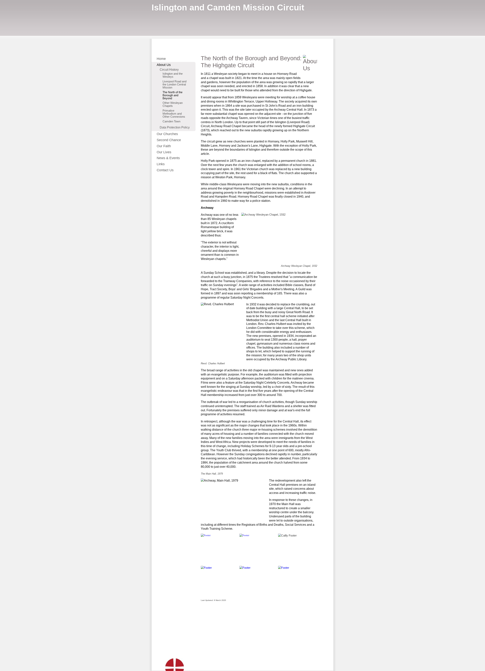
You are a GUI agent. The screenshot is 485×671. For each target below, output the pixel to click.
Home (161, 59)
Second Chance (169, 140)
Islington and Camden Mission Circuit (228, 7)
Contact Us (165, 170)
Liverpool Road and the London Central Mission (174, 84)
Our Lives (164, 152)
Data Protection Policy (175, 127)
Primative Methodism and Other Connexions (174, 113)
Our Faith (164, 146)
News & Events (168, 158)
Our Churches (167, 134)
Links (161, 164)
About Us (164, 65)
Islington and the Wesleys (173, 75)
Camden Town (171, 121)
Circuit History (169, 69)
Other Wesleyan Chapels (173, 104)
